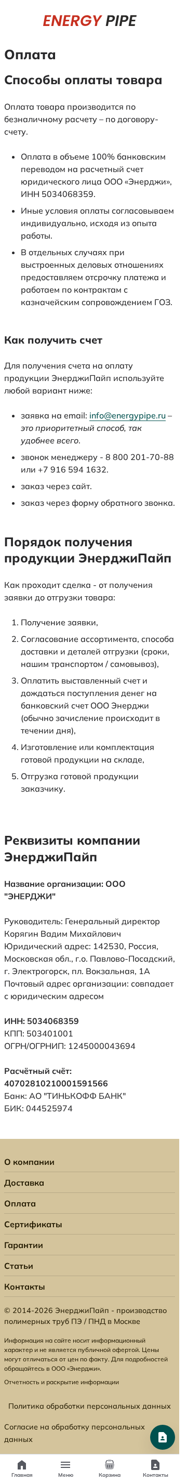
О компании (29, 1162)
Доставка (24, 1182)
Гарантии (23, 1245)
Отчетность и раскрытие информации (61, 1382)
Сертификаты (33, 1224)
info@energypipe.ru (127, 415)
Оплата (20, 1203)
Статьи (18, 1266)
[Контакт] (162, 1437)
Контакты (24, 1286)
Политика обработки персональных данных (89, 1406)
